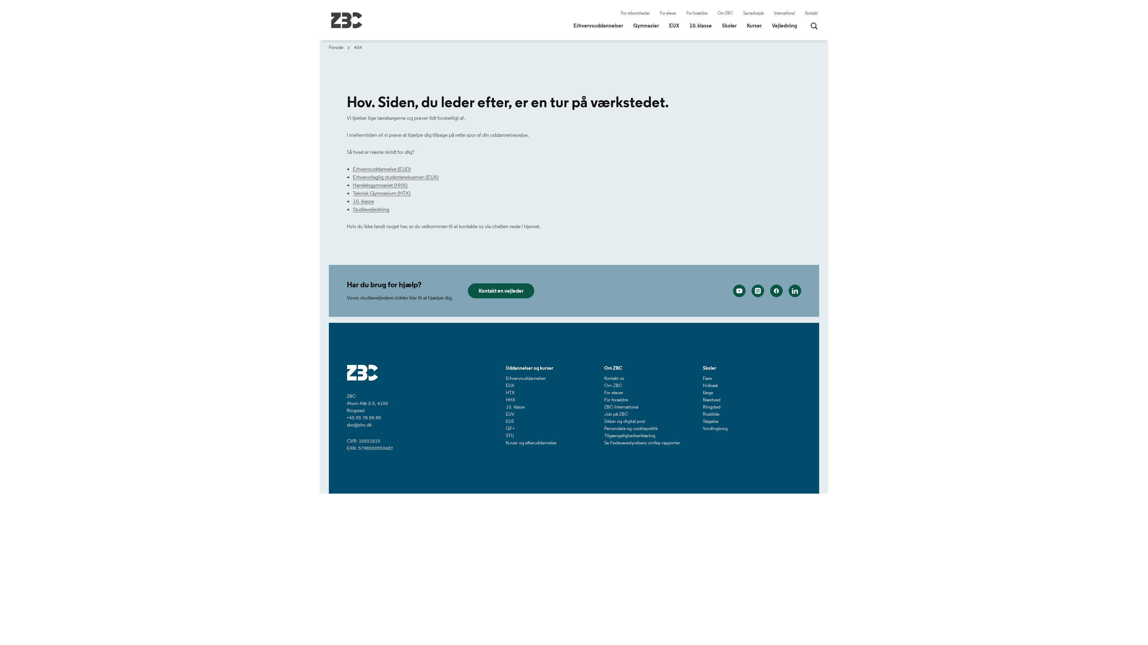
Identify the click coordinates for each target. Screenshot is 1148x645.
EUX (510, 385)
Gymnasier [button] (648, 25)
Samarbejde (753, 13)
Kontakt (811, 13)
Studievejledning (371, 209)
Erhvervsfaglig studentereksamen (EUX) (396, 177)
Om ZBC (725, 13)
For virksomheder (635, 13)
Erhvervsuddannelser (526, 378)
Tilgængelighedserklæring (629, 435)
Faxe (707, 378)
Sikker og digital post (624, 421)
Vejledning (784, 25)
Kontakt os (614, 378)
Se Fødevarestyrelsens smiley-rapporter (642, 443)
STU (510, 435)
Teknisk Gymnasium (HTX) (381, 193)
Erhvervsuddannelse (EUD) (382, 169)
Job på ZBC (616, 414)
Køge (708, 392)
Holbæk (710, 385)
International (784, 13)
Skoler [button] (731, 25)
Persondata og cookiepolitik (631, 428)
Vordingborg (715, 428)
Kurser (754, 25)
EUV (510, 414)
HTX (510, 392)
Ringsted (711, 407)
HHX (510, 400)
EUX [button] (676, 25)
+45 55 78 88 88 (364, 417)
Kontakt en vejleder (501, 291)
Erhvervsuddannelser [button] (600, 25)
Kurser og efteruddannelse (531, 443)
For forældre (696, 13)
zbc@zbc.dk (359, 425)
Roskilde (711, 414)
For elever (668, 13)
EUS (510, 421)
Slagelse (710, 421)
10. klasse (363, 201)
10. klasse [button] (702, 25)
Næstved (711, 400)
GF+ (510, 428)
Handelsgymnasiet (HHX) (380, 185)
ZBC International (621, 407)
